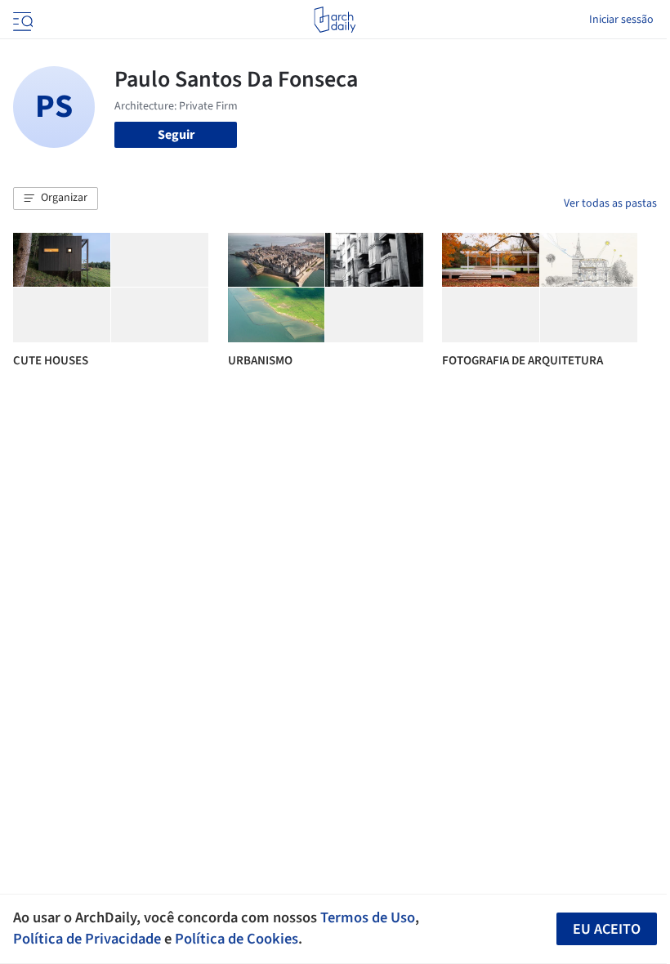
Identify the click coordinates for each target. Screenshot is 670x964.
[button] (55, 198)
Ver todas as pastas (610, 203)
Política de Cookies (236, 938)
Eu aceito (607, 929)
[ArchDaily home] (334, 20)
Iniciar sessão (621, 19)
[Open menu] (21, 19)
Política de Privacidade (87, 938)
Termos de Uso (367, 917)
